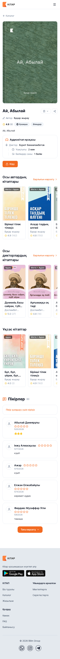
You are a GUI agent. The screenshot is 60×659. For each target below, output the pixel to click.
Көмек (6, 615)
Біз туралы (8, 589)
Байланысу (9, 627)
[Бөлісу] (54, 111)
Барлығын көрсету (43, 179)
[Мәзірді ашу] (54, 4)
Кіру (12, 164)
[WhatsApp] (22, 648)
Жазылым (8, 600)
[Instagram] (30, 648)
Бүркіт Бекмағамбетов (31, 145)
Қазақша (23, 124)
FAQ (5, 621)
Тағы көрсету (28, 529)
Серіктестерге (40, 595)
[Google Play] (13, 573)
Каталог (10, 15)
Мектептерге (40, 589)
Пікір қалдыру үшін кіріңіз (20, 409)
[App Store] (35, 573)
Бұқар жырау (21, 118)
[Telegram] (38, 648)
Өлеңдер (37, 124)
